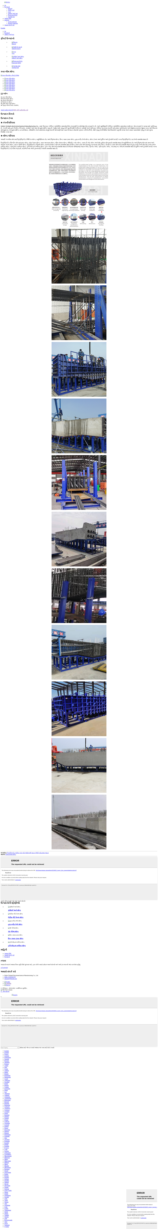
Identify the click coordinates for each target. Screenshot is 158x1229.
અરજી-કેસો (15, 67)
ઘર (5, 5)
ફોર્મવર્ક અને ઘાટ (13, 13)
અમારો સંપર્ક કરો (9, 25)
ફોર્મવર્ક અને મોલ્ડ (17, 58)
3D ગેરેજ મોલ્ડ (13, 931)
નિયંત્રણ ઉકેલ (12, 15)
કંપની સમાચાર (12, 22)
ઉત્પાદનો (7, 7)
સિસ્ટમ (10, 8)
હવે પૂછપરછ (4, 967)
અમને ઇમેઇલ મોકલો (7, 110)
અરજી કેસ (11, 17)
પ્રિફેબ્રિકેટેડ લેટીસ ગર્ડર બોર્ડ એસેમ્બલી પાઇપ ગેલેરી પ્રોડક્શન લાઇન (28, 853)
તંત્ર (9, 12)
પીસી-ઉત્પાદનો (16, 48)
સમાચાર (6, 20)
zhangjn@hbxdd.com (10, 978)
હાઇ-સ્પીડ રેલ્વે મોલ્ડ (15, 924)
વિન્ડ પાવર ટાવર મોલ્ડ (15, 939)
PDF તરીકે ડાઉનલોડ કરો (20, 110)
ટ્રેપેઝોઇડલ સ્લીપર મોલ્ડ (17, 946)
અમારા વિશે (7, 18)
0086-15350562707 (10, 977)
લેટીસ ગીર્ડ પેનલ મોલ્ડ (15, 917)
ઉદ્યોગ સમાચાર (13, 23)
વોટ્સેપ (15, 995)
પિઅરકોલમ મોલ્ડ (11, 854)
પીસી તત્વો (11, 10)
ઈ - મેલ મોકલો (5, 991)
